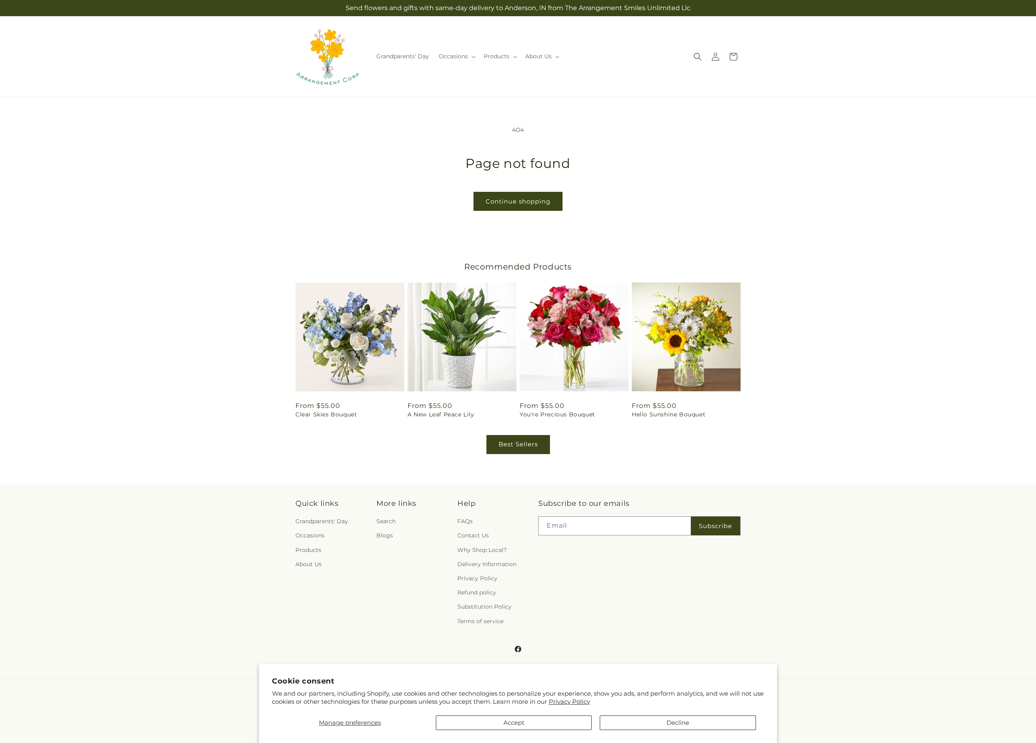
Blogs (384, 535)
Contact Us (473, 535)
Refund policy (476, 592)
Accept (513, 722)
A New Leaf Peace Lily (441, 414)
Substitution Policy (484, 606)
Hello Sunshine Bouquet (668, 414)
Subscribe (715, 526)
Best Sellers (518, 444)
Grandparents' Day (321, 521)
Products (308, 550)
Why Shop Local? (482, 550)
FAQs (465, 521)
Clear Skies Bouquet (326, 414)
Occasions (310, 535)
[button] (456, 56)
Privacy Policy (569, 701)
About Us (308, 564)
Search (386, 521)
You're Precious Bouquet (557, 414)
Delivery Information (486, 564)
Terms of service (480, 621)
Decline (678, 722)
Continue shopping (518, 201)
